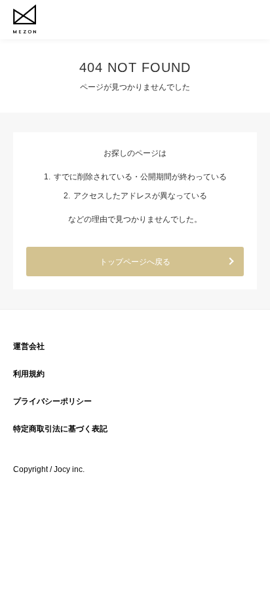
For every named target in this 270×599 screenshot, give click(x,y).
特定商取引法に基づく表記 (60, 428)
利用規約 (29, 373)
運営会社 (29, 346)
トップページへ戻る (135, 261)
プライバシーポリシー (52, 401)
